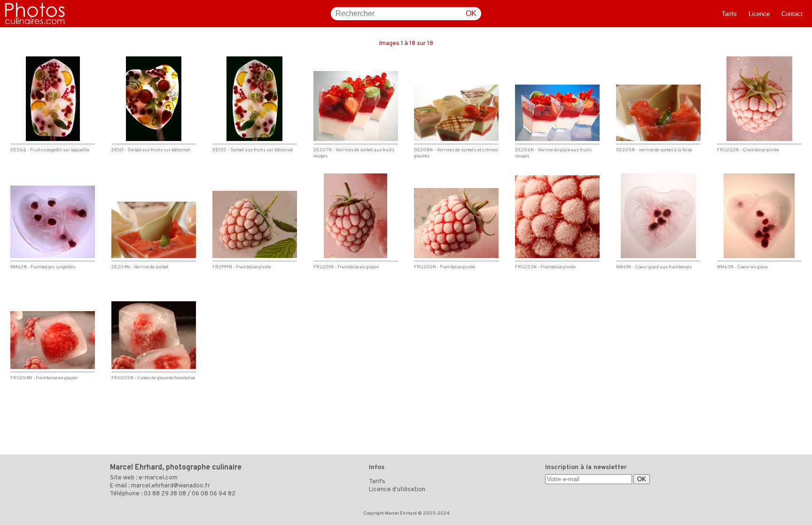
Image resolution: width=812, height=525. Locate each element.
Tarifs (729, 13)
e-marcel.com (158, 478)
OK (471, 13)
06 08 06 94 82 (213, 494)
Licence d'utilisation (397, 490)
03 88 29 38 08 (165, 494)
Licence (759, 13)
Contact (792, 13)
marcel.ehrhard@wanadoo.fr (170, 486)
